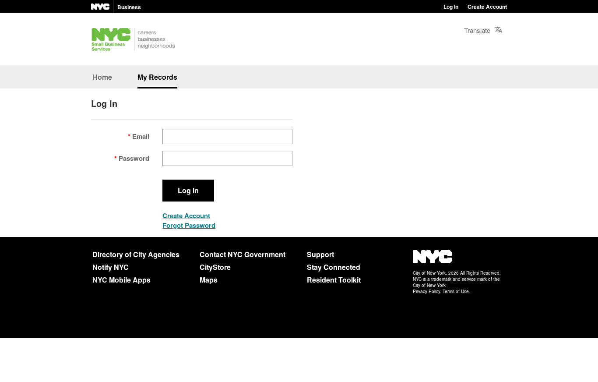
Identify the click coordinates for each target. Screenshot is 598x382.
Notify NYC (110, 267)
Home (102, 77)
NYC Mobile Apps (121, 280)
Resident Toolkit (334, 280)
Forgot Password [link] (188, 225)
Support (320, 254)
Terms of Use (456, 291)
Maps (209, 280)
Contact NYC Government (242, 254)
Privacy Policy (426, 291)
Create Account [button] (186, 215)
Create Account (487, 7)
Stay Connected (333, 267)
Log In (450, 7)
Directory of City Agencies (135, 254)
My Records (157, 77)
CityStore (215, 267)
